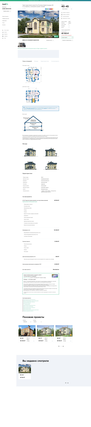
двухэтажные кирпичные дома (29, 305)
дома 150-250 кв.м (27, 303)
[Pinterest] (51, 9)
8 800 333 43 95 (6, 8)
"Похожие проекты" (31, 108)
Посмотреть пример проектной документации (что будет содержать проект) (32, 48)
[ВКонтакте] (45, 9)
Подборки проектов (5, 18)
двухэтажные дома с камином (29, 307)
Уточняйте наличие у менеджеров (66, 35)
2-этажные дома (26, 304)
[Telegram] (48, 9)
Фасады (36, 61)
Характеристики (45, 61)
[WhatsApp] (47, 9)
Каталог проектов (5, 16)
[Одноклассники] (52, 9)
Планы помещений (27, 61)
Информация (4, 20)
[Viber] (49, 9)
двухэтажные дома (27, 308)
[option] (27, 335)
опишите (45, 108)
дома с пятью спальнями (28, 306)
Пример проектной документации (30, 201)
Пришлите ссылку (27, 277)
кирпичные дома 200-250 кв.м (29, 299)
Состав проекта (55, 61)
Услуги (3, 22)
